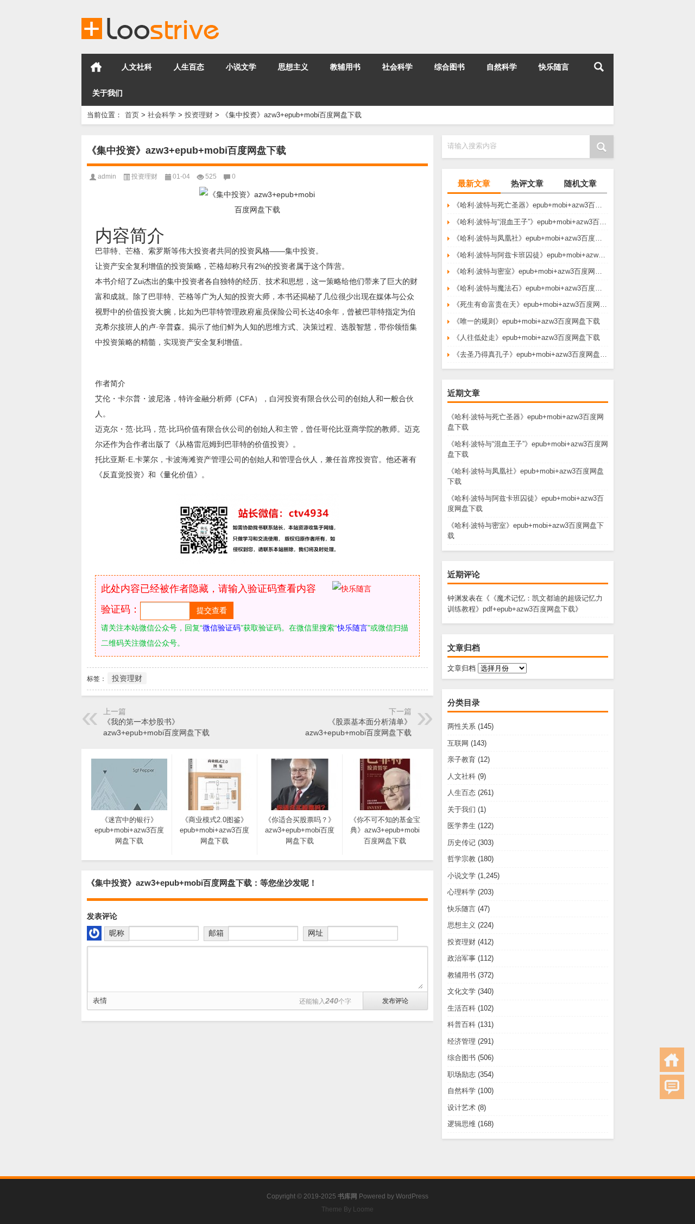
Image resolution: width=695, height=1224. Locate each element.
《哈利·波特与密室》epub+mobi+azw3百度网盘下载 (530, 271)
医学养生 (461, 826)
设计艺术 (461, 1107)
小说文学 (241, 66)
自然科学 (501, 66)
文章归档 (461, 668)
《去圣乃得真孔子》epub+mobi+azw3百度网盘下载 (530, 354)
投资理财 (199, 115)
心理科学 (461, 892)
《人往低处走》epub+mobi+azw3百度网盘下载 (526, 337)
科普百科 (461, 1024)
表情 (100, 1000)
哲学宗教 (461, 859)
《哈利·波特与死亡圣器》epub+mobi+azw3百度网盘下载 (530, 205)
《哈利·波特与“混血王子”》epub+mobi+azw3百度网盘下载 (530, 222)
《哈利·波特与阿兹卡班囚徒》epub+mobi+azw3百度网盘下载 (530, 255)
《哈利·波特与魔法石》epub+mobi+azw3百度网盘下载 (530, 288)
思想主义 (293, 66)
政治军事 (461, 958)
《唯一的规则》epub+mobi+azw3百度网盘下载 (526, 321)
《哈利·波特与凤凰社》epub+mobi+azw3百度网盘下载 (530, 238)
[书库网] (150, 14)
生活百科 (461, 1008)
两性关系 (461, 726)
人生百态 (189, 66)
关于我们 (107, 93)
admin (107, 176)
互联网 (458, 743)
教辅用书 (345, 66)
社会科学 (397, 66)
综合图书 (449, 66)
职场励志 (461, 1074)
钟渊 (454, 598)
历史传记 (461, 842)
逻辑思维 (461, 1124)
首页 (96, 67)
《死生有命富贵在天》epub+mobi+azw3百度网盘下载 (530, 304)
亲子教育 (461, 759)
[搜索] (599, 67)
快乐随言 (554, 66)
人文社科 (137, 66)
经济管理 (461, 1041)
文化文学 (461, 991)
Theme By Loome (347, 1209)
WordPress (412, 1196)
